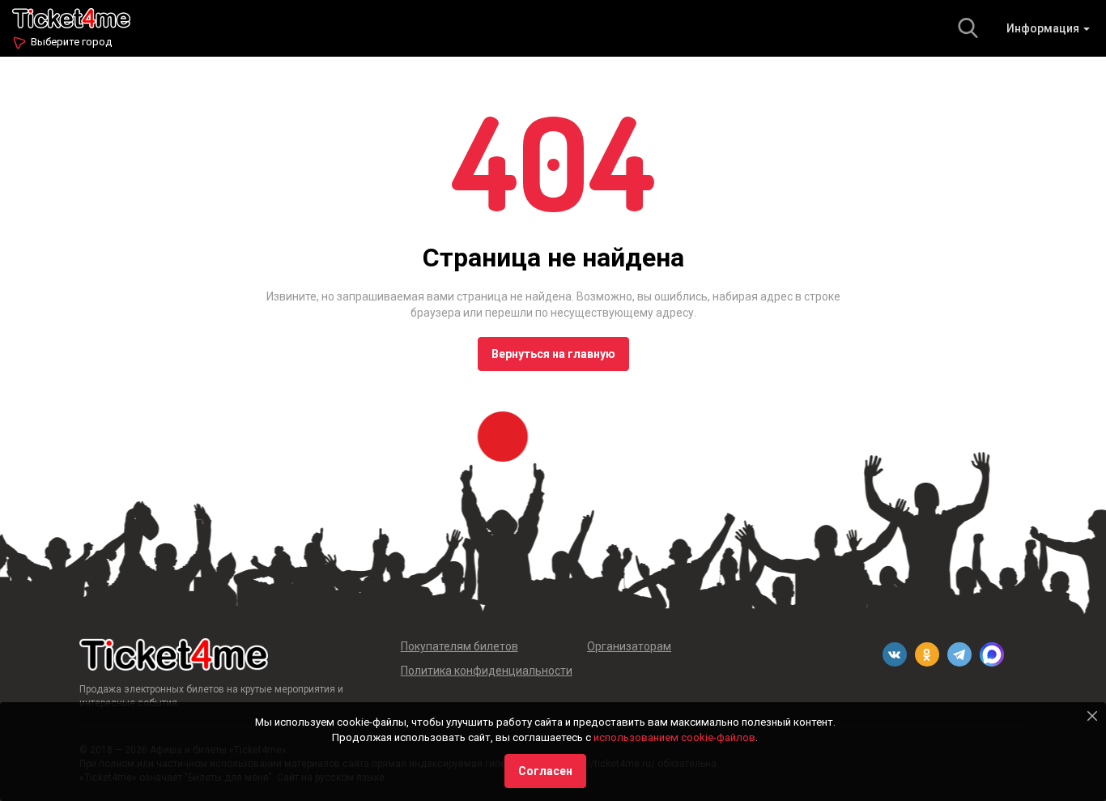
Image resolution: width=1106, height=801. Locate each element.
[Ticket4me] (71, 16)
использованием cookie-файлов (674, 737)
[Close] (1092, 716)
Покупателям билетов (459, 646)
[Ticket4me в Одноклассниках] (927, 654)
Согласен (545, 771)
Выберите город (71, 42)
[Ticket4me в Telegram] (959, 654)
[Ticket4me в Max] (992, 654)
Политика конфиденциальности (486, 670)
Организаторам (629, 646)
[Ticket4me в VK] (895, 654)
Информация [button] (1044, 28)
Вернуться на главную (553, 353)
